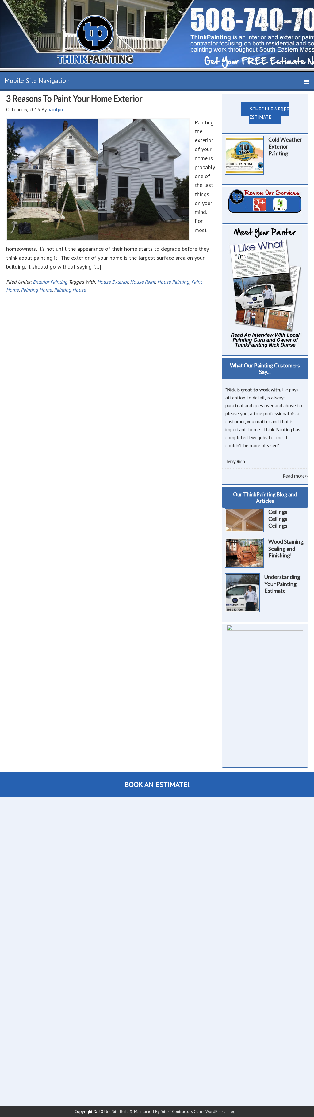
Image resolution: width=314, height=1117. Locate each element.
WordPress (215, 1111)
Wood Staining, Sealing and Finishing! (286, 548)
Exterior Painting (50, 282)
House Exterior (112, 282)
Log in (234, 1111)
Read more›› (295, 476)
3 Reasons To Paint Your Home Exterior (74, 98)
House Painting (173, 282)
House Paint (142, 282)
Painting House (70, 290)
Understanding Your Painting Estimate (282, 583)
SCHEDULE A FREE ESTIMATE (269, 113)
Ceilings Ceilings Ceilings (277, 518)
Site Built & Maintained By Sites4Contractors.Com (157, 1111)
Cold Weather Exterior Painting (285, 146)
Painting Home (36, 290)
